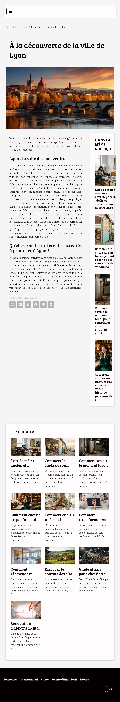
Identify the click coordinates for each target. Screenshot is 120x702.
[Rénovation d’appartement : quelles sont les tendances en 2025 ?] (26, 609)
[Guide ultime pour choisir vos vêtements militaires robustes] (94, 555)
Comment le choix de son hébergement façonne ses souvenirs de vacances (104, 258)
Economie (10, 679)
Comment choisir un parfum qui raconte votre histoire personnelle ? (103, 386)
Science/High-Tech (64, 679)
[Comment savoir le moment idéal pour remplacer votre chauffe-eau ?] (102, 289)
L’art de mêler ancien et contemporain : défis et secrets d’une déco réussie (105, 198)
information (45, 173)
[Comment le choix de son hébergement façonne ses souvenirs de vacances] (104, 229)
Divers (21, 27)
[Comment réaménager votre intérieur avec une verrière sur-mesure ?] (26, 555)
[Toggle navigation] (10, 11)
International (29, 679)
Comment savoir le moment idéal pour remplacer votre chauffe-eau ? (102, 320)
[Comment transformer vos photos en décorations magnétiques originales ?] (94, 501)
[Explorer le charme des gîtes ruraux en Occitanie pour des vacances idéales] (60, 555)
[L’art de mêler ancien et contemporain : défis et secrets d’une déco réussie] (105, 170)
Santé (45, 679)
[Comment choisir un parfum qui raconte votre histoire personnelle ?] (103, 355)
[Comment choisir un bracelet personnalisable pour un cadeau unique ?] (60, 501)
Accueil (10, 27)
